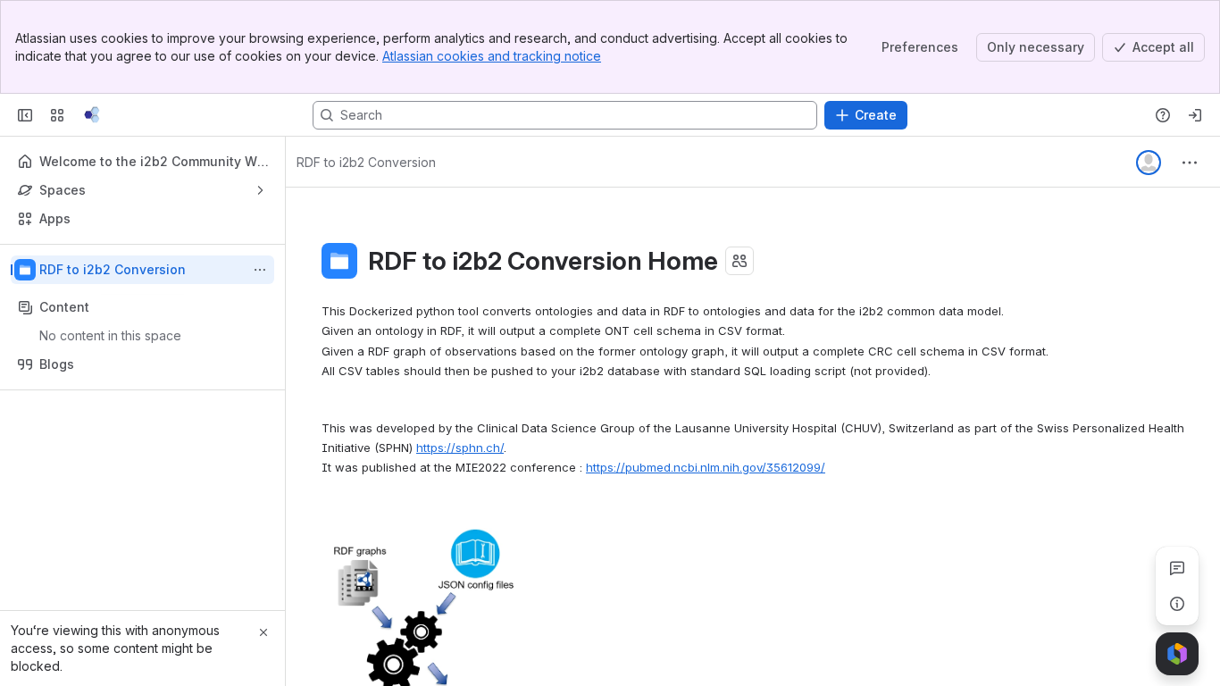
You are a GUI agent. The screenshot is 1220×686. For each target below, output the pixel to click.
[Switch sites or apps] (57, 115)
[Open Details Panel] (1177, 604)
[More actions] (260, 269)
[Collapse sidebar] (25, 115)
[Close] (263, 632)
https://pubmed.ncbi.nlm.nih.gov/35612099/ (705, 467)
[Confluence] (92, 115)
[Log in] (1195, 115)
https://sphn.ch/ (460, 447)
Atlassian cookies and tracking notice (491, 55)
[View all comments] (1177, 568)
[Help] (1163, 115)
